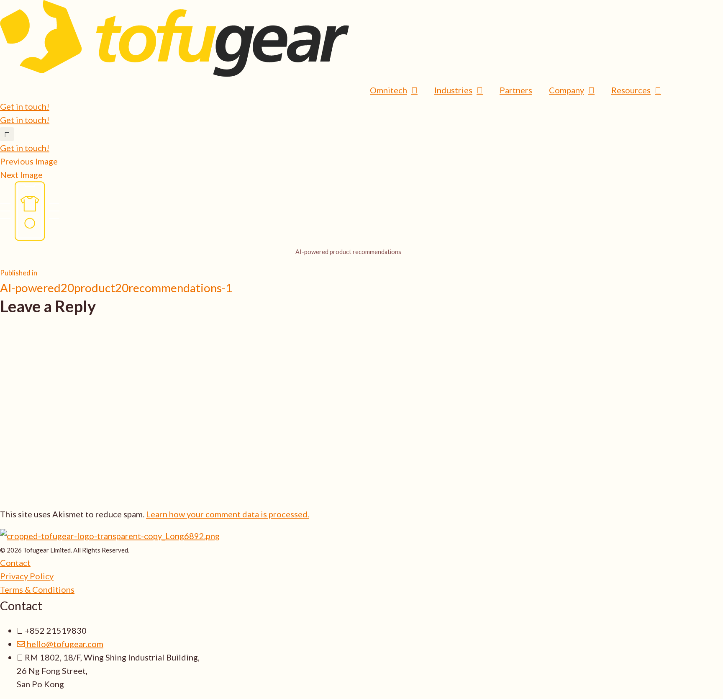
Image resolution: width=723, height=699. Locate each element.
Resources (631, 90)
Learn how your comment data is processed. (227, 514)
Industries (453, 90)
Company (566, 90)
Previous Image (29, 161)
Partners (516, 90)
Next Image (21, 175)
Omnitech (388, 90)
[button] (7, 134)
